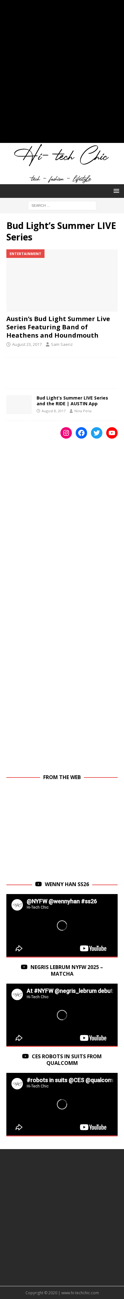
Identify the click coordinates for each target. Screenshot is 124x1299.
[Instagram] (66, 433)
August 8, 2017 (53, 410)
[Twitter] (96, 433)
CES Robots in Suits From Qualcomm (67, 1060)
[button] (115, 191)
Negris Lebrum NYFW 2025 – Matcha (67, 970)
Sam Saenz (62, 344)
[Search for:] (62, 205)
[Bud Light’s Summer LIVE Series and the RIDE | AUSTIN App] (19, 404)
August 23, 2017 (27, 344)
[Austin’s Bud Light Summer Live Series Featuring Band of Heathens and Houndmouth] (62, 280)
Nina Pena (83, 410)
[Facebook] (81, 433)
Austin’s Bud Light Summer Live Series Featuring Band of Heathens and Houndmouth (58, 327)
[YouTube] (112, 433)
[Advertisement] (62, 75)
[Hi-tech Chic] (62, 181)
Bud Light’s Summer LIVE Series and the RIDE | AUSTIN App (72, 401)
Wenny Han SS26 (67, 884)
